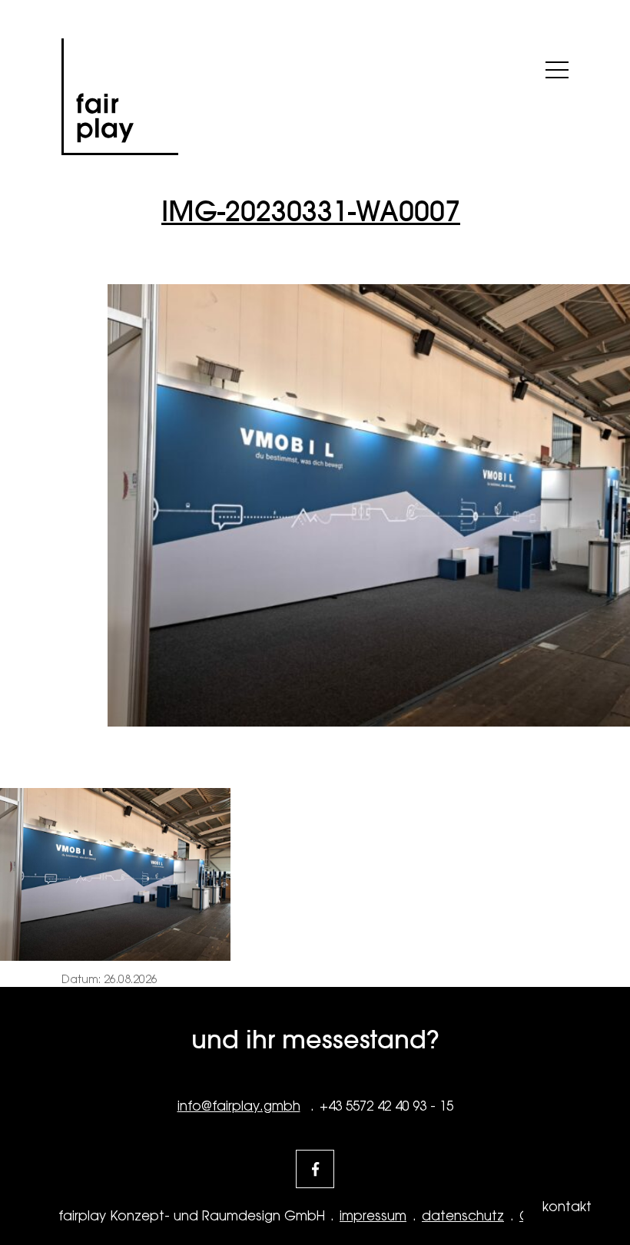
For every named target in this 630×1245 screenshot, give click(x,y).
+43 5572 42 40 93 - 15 (386, 1106)
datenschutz (463, 1215)
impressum (373, 1215)
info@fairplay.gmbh (238, 1106)
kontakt (567, 1206)
